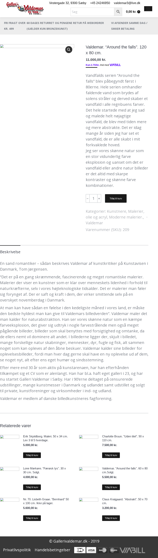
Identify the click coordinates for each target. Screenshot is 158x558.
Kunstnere (116, 211)
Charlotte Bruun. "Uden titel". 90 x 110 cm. (123, 438)
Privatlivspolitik (17, 549)
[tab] (10, 250)
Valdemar (94, 222)
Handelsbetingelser (52, 549)
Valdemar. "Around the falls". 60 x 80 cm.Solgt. (125, 470)
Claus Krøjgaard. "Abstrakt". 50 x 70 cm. (124, 501)
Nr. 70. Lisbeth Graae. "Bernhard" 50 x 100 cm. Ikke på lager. (46, 501)
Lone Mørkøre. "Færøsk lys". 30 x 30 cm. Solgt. (44, 470)
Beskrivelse (10, 251)
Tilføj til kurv (116, 198)
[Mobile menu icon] (148, 8)
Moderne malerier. (126, 217)
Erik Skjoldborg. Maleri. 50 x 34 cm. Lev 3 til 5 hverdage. (45, 438)
